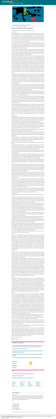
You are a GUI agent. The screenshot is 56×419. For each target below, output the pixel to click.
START (3, 4)
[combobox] (18, 389)
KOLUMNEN (27, 4)
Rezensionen (14, 367)
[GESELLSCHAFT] (14, 4)
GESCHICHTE (22, 4)
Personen (13, 363)
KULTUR (17, 4)
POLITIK (7, 4)
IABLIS (31, 4)
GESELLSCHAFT (12, 4)
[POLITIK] (8, 4)
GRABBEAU (41, 4)
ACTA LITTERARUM (36, 4)
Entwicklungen (14, 365)
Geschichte (16, 338)
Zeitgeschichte (14, 361)
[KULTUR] (18, 4)
